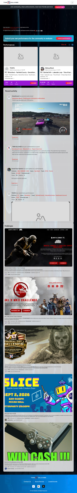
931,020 (18, 173)
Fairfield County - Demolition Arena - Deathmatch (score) (51, 195)
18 (16, 199)
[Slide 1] (35, 30)
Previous (69, 44)
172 (17, 175)
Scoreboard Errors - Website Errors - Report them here (27, 149)
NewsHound (15, 96)
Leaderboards (52, 481)
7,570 (17, 197)
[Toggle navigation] (72, 2)
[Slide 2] (36, 30)
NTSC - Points (49, 171)
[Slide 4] (40, 30)
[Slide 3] (38, 30)
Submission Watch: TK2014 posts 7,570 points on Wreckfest (28, 98)
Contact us (27, 481)
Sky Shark (37, 171)
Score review (39, 481)
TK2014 (14, 193)
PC (18, 195)
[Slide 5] (41, 30)
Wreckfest (27, 195)
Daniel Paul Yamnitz (17, 168)
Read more (15, 137)
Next (72, 44)
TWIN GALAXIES (17, 146)
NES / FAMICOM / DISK (23, 171)
